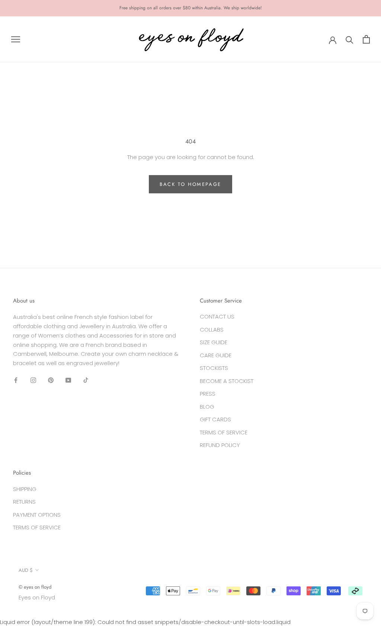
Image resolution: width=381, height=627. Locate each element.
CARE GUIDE (215, 355)
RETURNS (24, 502)
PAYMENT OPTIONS (37, 515)
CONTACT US (217, 316)
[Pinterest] (51, 380)
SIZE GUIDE (213, 342)
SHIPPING (24, 489)
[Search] (349, 39)
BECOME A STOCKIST (226, 381)
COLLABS (212, 329)
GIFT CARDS (215, 419)
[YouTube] (68, 380)
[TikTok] (86, 380)
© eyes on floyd (35, 586)
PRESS (207, 394)
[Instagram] (33, 380)
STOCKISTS (214, 368)
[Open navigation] (15, 39)
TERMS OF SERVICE (223, 432)
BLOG (207, 407)
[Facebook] (16, 380)
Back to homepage (190, 184)
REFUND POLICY (220, 445)
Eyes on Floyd (37, 597)
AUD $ (26, 570)
